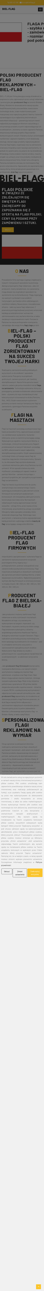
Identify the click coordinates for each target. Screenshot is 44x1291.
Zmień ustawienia (19, 873)
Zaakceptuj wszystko (35, 872)
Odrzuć (7, 871)
